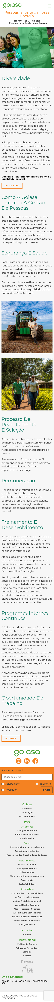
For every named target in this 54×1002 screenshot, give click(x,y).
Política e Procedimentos (27, 834)
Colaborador (12, 784)
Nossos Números (27, 816)
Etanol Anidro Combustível (27, 921)
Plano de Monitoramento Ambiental (27, 876)
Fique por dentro (14, 770)
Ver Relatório (12, 185)
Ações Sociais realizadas (27, 851)
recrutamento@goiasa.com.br (21, 719)
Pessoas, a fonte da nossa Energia (28, 23)
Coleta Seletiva (27, 872)
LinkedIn (12, 738)
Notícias (27, 935)
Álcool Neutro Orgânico (27, 905)
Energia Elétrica (27, 924)
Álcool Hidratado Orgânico (27, 909)
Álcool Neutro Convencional (27, 913)
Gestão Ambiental (27, 864)
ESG (27, 21)
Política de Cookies (27, 944)
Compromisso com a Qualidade (27, 893)
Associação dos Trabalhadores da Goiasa (27, 855)
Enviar (46, 789)
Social (36, 21)
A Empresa (27, 809)
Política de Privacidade (27, 948)
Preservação (27, 880)
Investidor (11, 790)
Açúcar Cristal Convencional (27, 901)
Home (18, 21)
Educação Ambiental (27, 868)
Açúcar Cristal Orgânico (27, 897)
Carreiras (27, 952)
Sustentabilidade (27, 884)
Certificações (27, 812)
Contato (27, 956)
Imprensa (45, 784)
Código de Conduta (27, 831)
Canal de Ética (27, 838)
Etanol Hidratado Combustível (27, 917)
